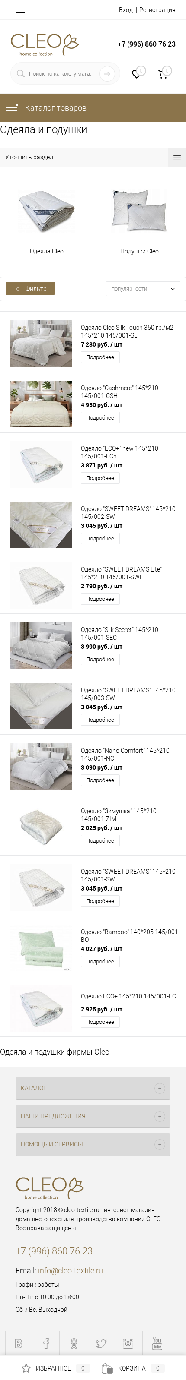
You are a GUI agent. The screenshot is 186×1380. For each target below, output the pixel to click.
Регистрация (157, 9)
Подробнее (100, 357)
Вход (126, 9)
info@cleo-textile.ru (70, 1270)
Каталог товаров (55, 107)
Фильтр (36, 288)
